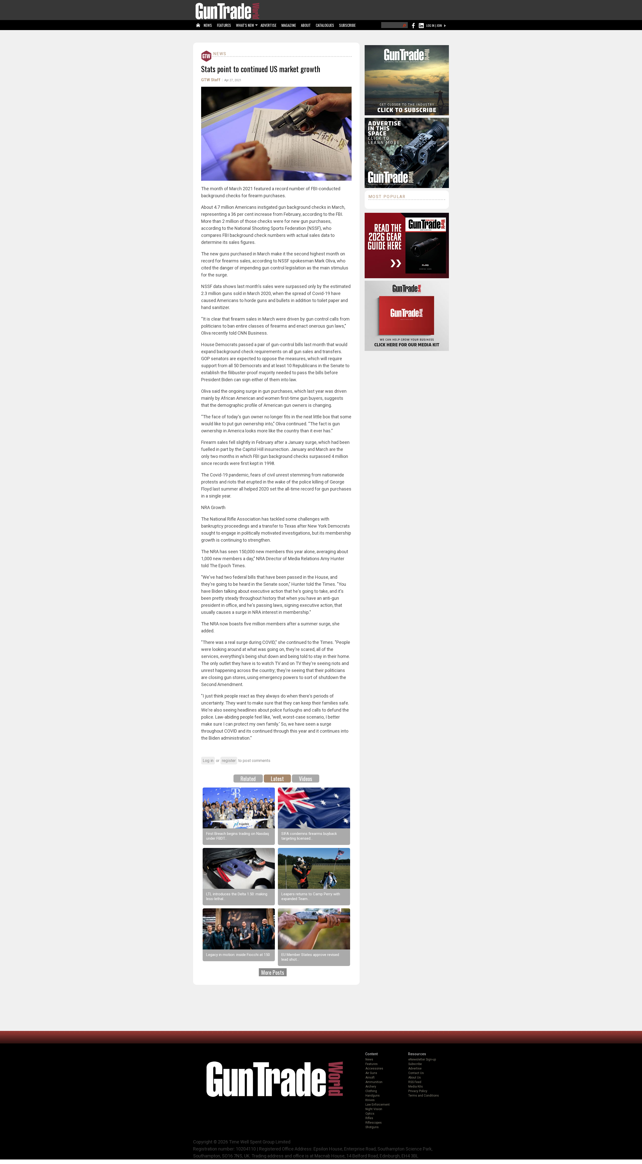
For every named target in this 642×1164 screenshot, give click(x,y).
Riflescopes (373, 1122)
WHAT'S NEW (245, 25)
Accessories (374, 1068)
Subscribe (415, 1064)
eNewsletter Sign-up (422, 1059)
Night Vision (373, 1109)
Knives (370, 1100)
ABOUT (306, 25)
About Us (414, 1077)
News (220, 53)
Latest (277, 778)
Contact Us (416, 1073)
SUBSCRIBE (347, 25)
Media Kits (415, 1086)
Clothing (371, 1091)
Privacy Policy (417, 1091)
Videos (305, 778)
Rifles (369, 1118)
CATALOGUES (325, 25)
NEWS (208, 25)
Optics (369, 1113)
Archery (370, 1086)
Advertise (415, 1068)
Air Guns (371, 1073)
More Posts (272, 972)
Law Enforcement (377, 1104)
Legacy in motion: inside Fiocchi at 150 (238, 954)
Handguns (372, 1095)
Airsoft (370, 1077)
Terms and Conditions (423, 1095)
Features (371, 1064)
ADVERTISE (268, 25)
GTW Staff (210, 79)
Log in (208, 760)
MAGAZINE (288, 25)
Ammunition (373, 1082)
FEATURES (224, 25)
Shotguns (372, 1127)
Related (248, 778)
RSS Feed (414, 1082)
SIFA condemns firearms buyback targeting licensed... (309, 836)
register (229, 760)
